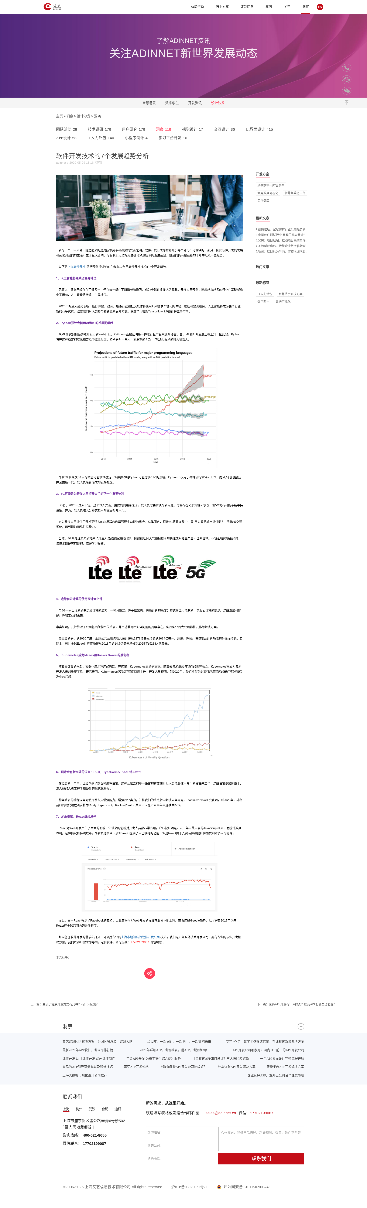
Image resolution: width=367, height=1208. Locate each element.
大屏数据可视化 (267, 192)
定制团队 (247, 6)
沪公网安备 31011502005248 (246, 1187)
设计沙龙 (218, 103)
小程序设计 (136, 138)
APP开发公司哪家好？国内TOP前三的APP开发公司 (268, 1050)
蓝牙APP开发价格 (136, 1066)
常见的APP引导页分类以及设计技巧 (87, 1066)
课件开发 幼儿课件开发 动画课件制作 (88, 1058)
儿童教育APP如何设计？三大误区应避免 (220, 1058)
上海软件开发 (76, 266)
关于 (287, 6)
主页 (59, 116)
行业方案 (222, 6)
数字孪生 (172, 103)
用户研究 (133, 129)
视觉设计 (192, 129)
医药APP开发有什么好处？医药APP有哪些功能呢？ (296, 1004)
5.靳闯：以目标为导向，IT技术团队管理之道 (285, 251)
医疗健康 (263, 200)
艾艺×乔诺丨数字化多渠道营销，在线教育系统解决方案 (265, 1041)
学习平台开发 (172, 138)
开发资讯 (195, 103)
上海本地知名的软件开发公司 (140, 937)
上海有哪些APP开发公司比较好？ (183, 1066)
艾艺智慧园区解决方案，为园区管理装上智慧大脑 (97, 1041)
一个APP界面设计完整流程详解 (282, 1058)
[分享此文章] (149, 973)
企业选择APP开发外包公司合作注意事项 (275, 1075)
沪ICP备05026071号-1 (189, 1187)
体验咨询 (197, 6)
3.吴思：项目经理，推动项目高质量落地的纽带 (287, 240)
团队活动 (66, 129)
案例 (268, 6)
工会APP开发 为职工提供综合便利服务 (153, 1058)
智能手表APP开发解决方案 (285, 1066)
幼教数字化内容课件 (270, 185)
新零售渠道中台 (295, 192)
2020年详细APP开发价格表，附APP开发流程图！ (174, 1050)
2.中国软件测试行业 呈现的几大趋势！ (281, 234)
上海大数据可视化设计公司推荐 (84, 1075)
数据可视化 (283, 301)
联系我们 (261, 1158)
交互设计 (224, 129)
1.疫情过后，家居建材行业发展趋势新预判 (284, 229)
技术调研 (99, 129)
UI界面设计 (259, 129)
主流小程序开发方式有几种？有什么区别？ (65, 1004)
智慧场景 (149, 103)
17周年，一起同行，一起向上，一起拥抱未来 (179, 1041)
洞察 (305, 6)
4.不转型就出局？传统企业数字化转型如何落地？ (288, 245)
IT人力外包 (100, 138)
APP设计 (66, 138)
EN (320, 7)
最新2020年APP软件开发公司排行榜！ (89, 1050)
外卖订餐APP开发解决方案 (236, 1066)
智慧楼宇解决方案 (290, 293)
